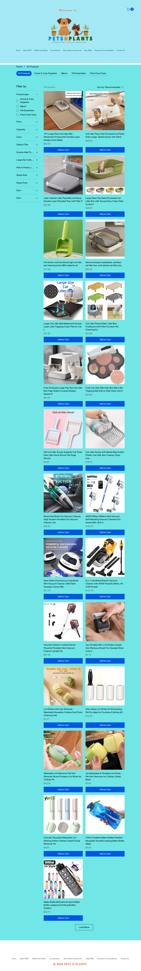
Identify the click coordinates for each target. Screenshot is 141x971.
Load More (84, 927)
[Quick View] (63, 110)
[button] (130, 9)
